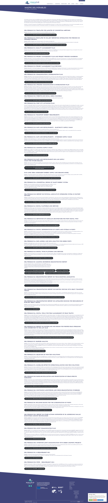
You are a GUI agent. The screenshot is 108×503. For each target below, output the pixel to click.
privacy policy (95, 498)
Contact (81, 3)
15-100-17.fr (81, 501)
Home (25, 9)
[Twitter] (31, 486)
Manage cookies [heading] (92, 494)
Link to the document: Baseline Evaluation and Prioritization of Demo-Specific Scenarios (41, 386)
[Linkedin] (29, 486)
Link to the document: (40, 34)
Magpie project (50, 3)
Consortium (57, 3)
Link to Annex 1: (63, 270)
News (69, 3)
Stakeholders (64, 3)
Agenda (72, 3)
